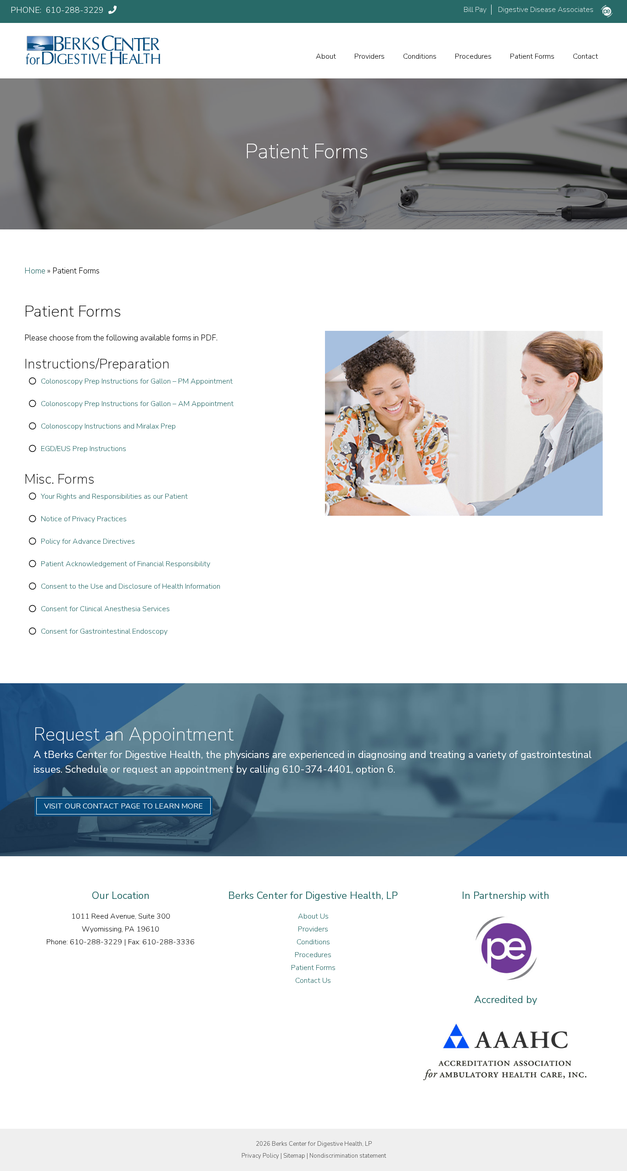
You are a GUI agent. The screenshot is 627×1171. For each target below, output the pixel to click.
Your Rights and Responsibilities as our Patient (114, 496)
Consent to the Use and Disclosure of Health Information (130, 586)
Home (34, 271)
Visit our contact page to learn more (123, 806)
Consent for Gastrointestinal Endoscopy (104, 631)
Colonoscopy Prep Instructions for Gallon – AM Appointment (137, 404)
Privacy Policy (260, 1156)
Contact (585, 56)
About (326, 56)
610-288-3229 (76, 10)
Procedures (473, 56)
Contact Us (313, 981)
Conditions (420, 56)
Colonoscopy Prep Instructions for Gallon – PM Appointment (137, 381)
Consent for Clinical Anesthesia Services (105, 609)
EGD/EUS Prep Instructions (83, 449)
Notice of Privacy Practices (84, 519)
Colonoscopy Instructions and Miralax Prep (108, 426)
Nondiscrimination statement (347, 1156)
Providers (369, 56)
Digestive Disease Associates (545, 10)
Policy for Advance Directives (88, 541)
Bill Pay (475, 10)
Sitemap (294, 1156)
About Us (313, 916)
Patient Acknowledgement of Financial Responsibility (125, 564)
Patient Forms (532, 56)
